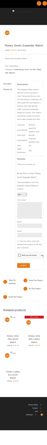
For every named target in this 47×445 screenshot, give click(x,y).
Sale (6, 73)
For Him (33, 69)
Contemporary (19, 69)
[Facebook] (43, 423)
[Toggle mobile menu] (43, 21)
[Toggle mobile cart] (39, 21)
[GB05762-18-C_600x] (23, 33)
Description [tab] (7, 84)
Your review (22, 200)
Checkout (29, 415)
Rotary (39, 69)
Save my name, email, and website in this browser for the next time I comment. (29, 244)
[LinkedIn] (40, 423)
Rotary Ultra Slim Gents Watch (13, 339)
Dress (27, 69)
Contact (35, 408)
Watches (12, 73)
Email (19, 231)
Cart (36, 411)
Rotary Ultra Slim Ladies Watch (34, 339)
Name (20, 222)
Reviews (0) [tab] (7, 89)
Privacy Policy (33, 405)
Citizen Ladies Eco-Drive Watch (13, 375)
